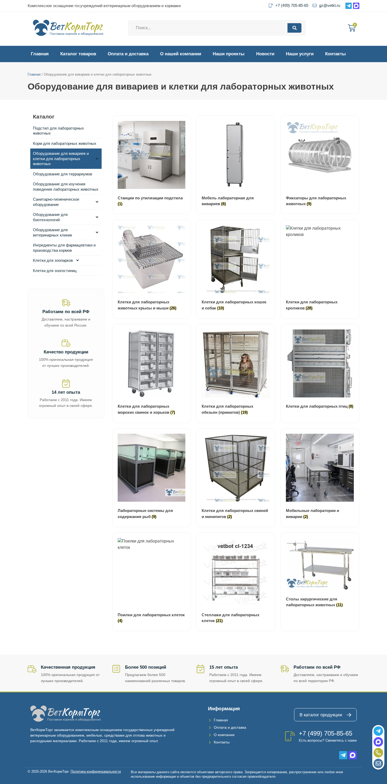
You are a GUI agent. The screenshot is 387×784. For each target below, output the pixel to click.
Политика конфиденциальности (96, 771)
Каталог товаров (78, 53)
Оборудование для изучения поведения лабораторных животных (65, 186)
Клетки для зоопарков (53, 260)
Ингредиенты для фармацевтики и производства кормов (64, 248)
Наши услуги (300, 53)
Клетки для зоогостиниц (55, 270)
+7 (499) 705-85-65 (325, 733)
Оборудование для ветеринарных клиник (52, 232)
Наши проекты (229, 53)
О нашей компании (180, 53)
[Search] (294, 28)
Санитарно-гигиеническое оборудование (56, 202)
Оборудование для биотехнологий (50, 217)
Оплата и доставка (128, 53)
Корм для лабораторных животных (64, 143)
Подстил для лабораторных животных (58, 131)
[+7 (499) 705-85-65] (290, 736)
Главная (40, 53)
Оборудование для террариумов (62, 174)
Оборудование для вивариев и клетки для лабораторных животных (61, 158)
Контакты (335, 53)
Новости (265, 53)
